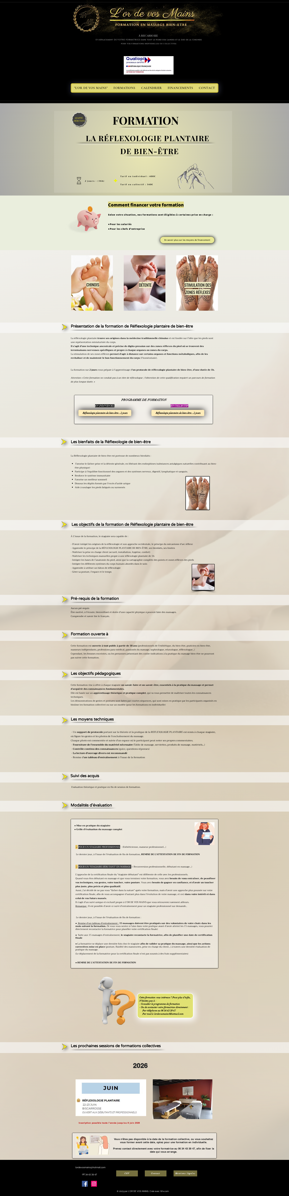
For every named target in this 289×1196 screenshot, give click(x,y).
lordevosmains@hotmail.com (169, 1013)
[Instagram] (94, 1184)
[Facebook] (85, 1184)
